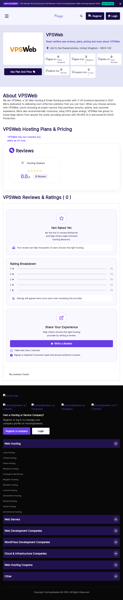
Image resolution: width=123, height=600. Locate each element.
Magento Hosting (10, 479)
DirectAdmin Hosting (12, 496)
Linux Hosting (9, 452)
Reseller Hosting (10, 485)
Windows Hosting (10, 469)
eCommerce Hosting (12, 512)
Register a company (17, 431)
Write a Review (63, 343)
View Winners (107, 4)
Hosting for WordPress (13, 474)
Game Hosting (9, 506)
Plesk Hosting (9, 463)
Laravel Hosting (10, 490)
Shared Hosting (10, 501)
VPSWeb (54, 34)
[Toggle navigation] (6, 16)
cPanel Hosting (9, 458)
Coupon (91, 72)
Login (41, 431)
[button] (61, 443)
